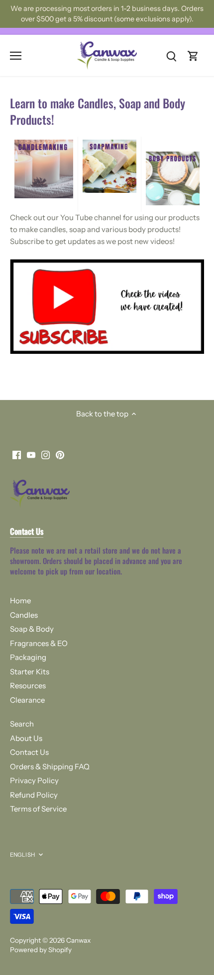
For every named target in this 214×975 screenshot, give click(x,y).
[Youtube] (110, 549)
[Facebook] (96, 549)
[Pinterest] (139, 549)
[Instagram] (124, 549)
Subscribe (170, 518)
